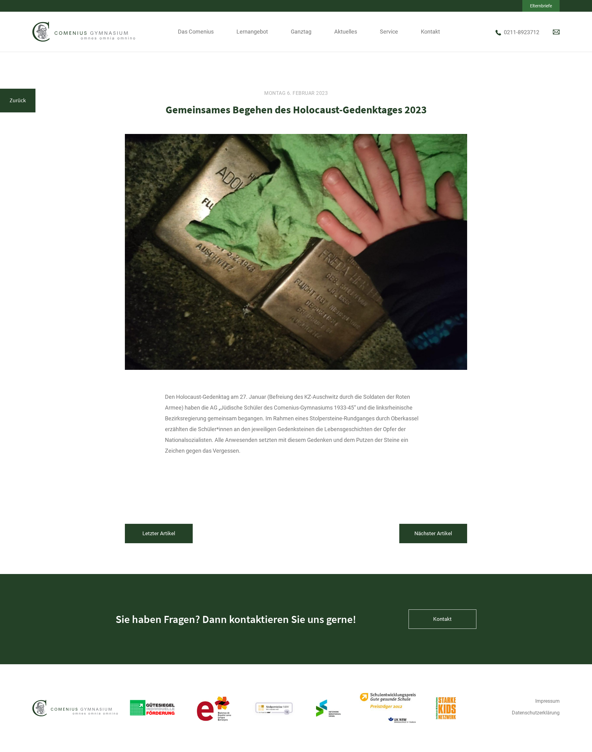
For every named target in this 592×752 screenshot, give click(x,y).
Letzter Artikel (158, 533)
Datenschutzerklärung (536, 713)
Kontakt (430, 31)
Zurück (18, 100)
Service (389, 31)
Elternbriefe (541, 5)
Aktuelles (345, 31)
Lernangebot (252, 31)
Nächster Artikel (433, 533)
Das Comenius (196, 31)
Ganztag (301, 31)
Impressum (547, 701)
